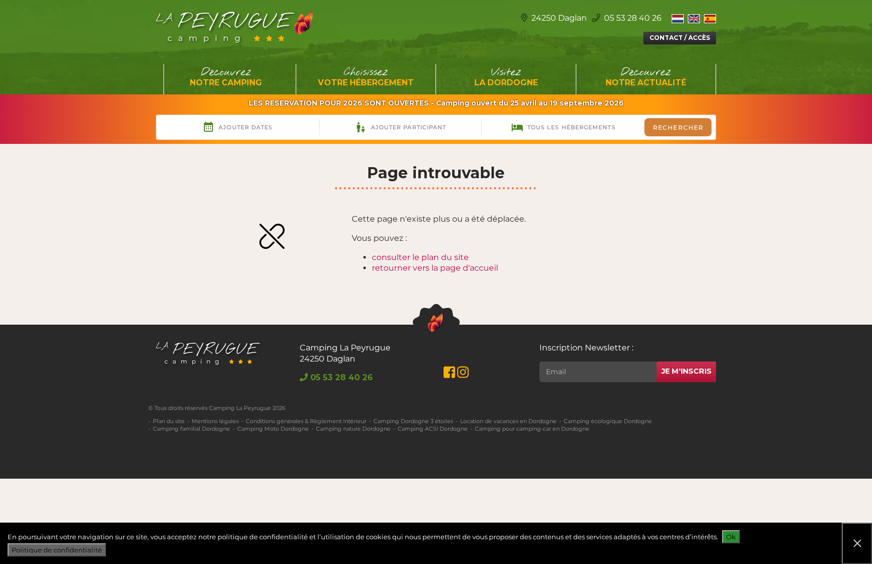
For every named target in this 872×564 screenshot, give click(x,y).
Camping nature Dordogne (353, 428)
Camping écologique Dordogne (608, 421)
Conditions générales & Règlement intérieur (306, 421)
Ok (731, 537)
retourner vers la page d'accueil (435, 268)
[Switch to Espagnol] (710, 18)
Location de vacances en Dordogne (508, 421)
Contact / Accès (679, 37)
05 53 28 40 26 (632, 18)
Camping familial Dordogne (191, 428)
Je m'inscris (687, 371)
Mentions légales (215, 421)
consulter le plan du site (420, 257)
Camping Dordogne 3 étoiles (413, 421)
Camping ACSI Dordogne (433, 428)
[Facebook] (449, 374)
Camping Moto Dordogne (273, 428)
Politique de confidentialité (57, 550)
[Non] (857, 543)
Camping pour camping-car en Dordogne (532, 428)
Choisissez (366, 77)
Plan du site (169, 421)
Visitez (506, 77)
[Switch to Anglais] (694, 18)
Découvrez (226, 77)
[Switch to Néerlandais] (678, 18)
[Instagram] (463, 374)
